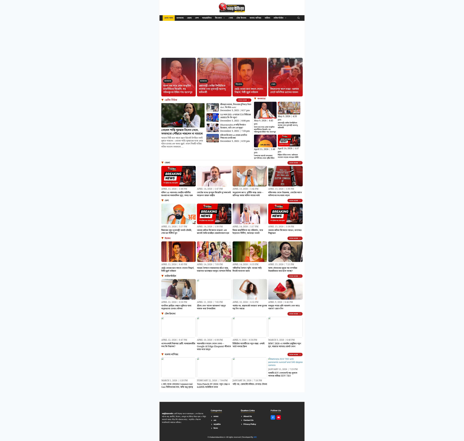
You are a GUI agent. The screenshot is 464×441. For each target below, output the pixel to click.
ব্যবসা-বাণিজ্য (255, 18)
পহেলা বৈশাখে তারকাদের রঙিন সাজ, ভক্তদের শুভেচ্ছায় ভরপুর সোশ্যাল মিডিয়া (214, 269)
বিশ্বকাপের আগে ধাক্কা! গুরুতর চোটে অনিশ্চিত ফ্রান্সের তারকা (284, 90)
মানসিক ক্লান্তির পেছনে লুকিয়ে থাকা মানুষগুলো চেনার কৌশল (176, 307)
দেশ (197, 18)
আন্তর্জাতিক (207, 18)
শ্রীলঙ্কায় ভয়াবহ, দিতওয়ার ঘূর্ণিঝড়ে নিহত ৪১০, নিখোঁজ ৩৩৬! (235, 106)
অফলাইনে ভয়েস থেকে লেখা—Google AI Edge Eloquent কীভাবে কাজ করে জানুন (214, 346)
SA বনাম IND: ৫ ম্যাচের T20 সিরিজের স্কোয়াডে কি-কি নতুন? (235, 116)
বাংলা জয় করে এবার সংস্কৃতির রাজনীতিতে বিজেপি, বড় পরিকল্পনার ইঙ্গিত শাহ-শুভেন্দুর (177, 89)
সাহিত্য (267, 18)
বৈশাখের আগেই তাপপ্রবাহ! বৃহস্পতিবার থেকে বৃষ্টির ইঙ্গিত (264, 157)
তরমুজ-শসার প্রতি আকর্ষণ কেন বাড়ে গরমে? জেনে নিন (284, 307)
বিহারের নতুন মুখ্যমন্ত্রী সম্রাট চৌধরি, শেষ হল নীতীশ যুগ (176, 231)
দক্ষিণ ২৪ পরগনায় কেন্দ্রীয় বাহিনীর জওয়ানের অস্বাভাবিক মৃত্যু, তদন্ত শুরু (177, 194)
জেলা (189, 18)
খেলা (231, 18)
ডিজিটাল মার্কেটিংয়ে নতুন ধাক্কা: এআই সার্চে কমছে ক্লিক (248, 345)
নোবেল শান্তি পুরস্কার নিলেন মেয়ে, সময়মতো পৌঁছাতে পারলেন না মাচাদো (182, 132)
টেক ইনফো (241, 18)
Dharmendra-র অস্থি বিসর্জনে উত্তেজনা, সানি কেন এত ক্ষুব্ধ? (233, 126)
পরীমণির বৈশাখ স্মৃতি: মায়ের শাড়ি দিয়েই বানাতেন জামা (247, 269)
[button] (298, 18)
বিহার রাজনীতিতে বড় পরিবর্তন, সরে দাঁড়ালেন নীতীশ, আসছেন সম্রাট (248, 231)
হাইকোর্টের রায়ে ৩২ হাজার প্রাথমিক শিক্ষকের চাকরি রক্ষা (233, 137)
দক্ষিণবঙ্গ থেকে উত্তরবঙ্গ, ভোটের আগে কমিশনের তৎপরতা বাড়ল (285, 194)
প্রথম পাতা (168, 18)
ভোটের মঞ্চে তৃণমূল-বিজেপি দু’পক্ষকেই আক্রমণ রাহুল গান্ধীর (214, 194)
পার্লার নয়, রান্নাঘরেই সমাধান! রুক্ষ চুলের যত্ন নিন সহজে (250, 307)
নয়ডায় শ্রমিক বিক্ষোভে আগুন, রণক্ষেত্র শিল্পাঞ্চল (284, 231)
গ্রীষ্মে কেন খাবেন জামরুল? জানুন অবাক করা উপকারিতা (211, 307)
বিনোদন (218, 18)
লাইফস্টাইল (278, 18)
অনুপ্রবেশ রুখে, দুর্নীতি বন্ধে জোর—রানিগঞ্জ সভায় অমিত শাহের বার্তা (248, 194)
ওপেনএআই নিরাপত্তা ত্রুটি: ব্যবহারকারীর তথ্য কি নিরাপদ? (178, 345)
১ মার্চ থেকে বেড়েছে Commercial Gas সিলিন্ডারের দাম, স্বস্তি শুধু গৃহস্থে (177, 385)
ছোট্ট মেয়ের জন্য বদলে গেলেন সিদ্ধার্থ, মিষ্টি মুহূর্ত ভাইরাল (249, 90)
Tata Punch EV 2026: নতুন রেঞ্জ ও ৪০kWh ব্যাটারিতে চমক (213, 385)
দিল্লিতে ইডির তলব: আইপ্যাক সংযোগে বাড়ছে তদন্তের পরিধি (288, 156)
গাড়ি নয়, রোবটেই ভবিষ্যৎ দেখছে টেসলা (250, 384)
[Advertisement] (232, 40)
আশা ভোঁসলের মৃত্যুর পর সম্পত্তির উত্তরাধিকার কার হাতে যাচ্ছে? (282, 269)
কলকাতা (180, 18)
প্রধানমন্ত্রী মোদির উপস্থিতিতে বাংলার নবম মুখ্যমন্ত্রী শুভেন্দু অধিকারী (212, 89)
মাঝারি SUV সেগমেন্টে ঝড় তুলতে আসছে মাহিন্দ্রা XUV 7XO (282, 374)
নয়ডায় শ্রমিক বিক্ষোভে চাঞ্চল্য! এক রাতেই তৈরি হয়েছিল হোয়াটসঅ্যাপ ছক (213, 231)
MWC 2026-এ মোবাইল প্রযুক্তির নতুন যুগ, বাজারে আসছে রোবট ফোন (284, 345)
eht (255, 437)
